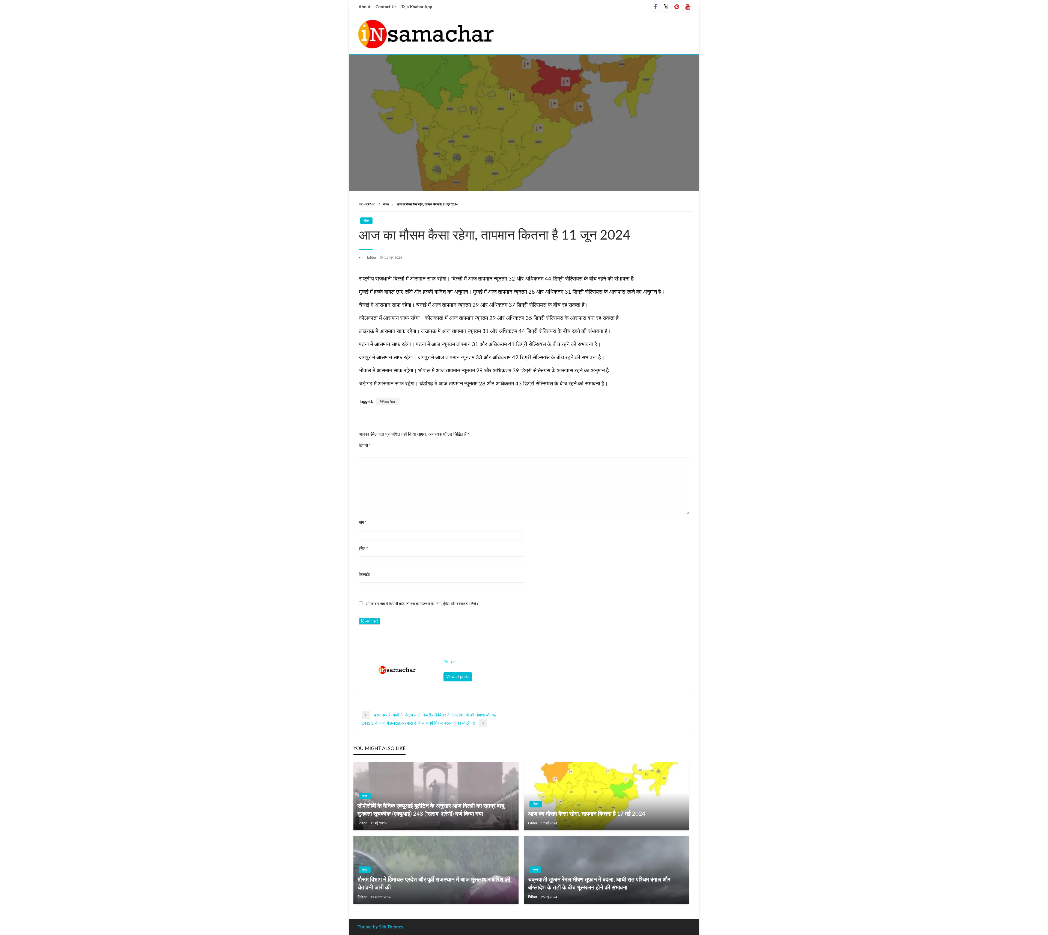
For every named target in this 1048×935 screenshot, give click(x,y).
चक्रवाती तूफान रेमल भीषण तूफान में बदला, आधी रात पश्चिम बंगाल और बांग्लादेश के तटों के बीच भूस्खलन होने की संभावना (599, 883)
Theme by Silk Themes (380, 927)
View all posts (457, 677)
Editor (372, 257)
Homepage (367, 204)
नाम (363, 522)
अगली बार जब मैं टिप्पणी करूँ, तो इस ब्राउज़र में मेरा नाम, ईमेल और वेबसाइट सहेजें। (422, 604)
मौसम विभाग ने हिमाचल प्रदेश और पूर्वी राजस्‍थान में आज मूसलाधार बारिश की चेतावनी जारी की (434, 883)
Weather (387, 401)
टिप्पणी (365, 446)
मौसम (386, 204)
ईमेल (363, 548)
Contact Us (386, 7)
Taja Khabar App (416, 7)
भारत (364, 795)
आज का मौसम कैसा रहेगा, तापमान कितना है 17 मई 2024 (586, 814)
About (365, 7)
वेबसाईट (364, 575)
